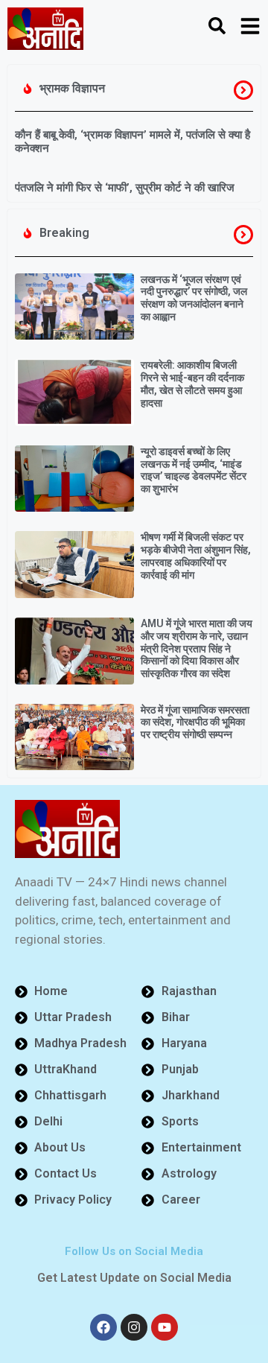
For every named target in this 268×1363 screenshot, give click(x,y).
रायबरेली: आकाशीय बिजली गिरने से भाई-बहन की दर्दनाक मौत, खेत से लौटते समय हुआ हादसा (192, 383)
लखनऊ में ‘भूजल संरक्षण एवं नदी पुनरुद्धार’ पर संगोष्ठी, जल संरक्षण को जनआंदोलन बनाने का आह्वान (194, 298)
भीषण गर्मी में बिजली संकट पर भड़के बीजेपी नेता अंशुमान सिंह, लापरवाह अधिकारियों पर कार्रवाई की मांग (196, 555)
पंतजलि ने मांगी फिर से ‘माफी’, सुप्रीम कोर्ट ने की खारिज (124, 187)
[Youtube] (164, 1327)
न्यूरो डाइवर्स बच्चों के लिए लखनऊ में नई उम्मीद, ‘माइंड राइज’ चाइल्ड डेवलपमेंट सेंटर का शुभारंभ (193, 470)
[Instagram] (134, 1327)
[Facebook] (103, 1327)
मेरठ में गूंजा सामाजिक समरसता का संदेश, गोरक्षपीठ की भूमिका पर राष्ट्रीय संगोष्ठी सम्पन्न (195, 722)
